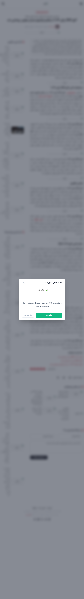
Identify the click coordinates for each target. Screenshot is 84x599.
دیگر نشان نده (28, 315)
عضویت (49, 315)
